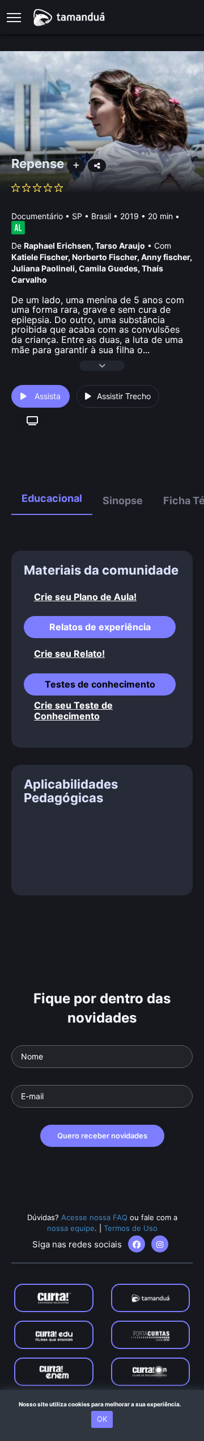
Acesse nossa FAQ (94, 1217)
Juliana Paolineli (43, 268)
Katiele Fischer (39, 257)
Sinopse (123, 500)
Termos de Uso (131, 1228)
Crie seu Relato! (69, 653)
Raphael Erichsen (57, 245)
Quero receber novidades (102, 1135)
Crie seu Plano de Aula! (85, 597)
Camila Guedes (108, 268)
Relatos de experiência (100, 626)
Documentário (37, 216)
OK (102, 1418)
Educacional (52, 498)
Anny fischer (165, 257)
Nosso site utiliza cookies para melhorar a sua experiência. (102, 1404)
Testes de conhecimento (100, 684)
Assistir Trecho (124, 396)
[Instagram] (159, 1244)
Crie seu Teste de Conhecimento (73, 711)
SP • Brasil (91, 216)
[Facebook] (136, 1244)
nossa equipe (71, 1228)
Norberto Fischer (104, 257)
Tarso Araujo (120, 245)
